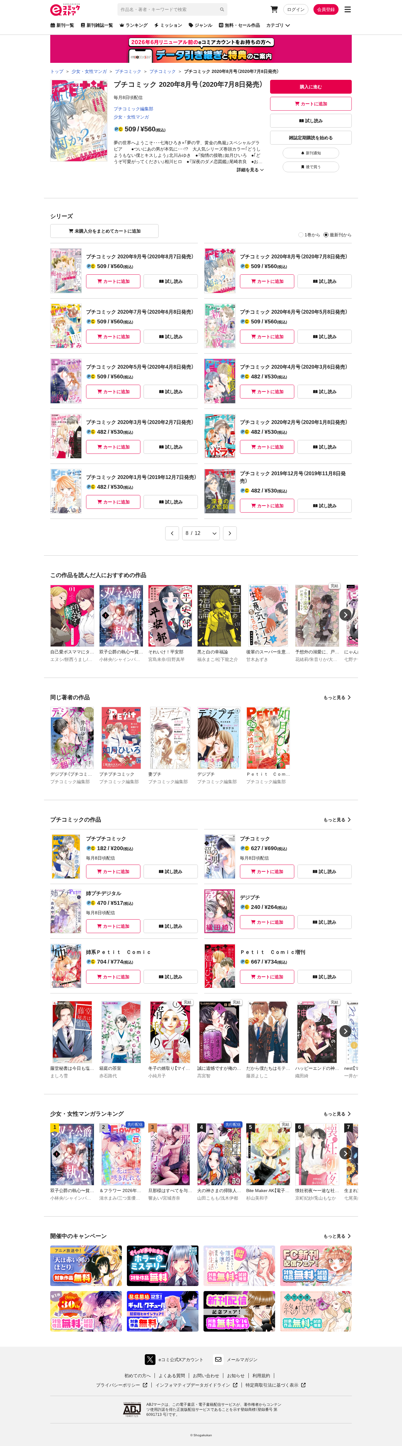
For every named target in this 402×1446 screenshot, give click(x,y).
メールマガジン (242, 1359)
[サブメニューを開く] (348, 9)
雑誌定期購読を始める (311, 137)
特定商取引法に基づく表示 (276, 1385)
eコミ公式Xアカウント (176, 1361)
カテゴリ (275, 25)
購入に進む (311, 86)
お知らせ (236, 1375)
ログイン (296, 9)
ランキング (137, 25)
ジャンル (203, 25)
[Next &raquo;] (230, 533)
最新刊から (341, 234)
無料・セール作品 (242, 25)
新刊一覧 (65, 25)
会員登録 (326, 9)
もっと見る (334, 697)
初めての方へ (137, 1375)
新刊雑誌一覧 (100, 25)
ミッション (171, 25)
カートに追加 (314, 103)
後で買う (313, 167)
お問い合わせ (206, 1375)
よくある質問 (172, 1375)
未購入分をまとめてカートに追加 (108, 231)
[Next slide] (345, 614)
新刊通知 (313, 153)
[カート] (274, 9)
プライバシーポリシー (122, 1385)
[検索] (222, 9)
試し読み (314, 120)
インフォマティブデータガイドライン (192, 1385)
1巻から (312, 234)
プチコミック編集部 (133, 108)
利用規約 (261, 1375)
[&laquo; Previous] (172, 533)
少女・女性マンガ (131, 116)
